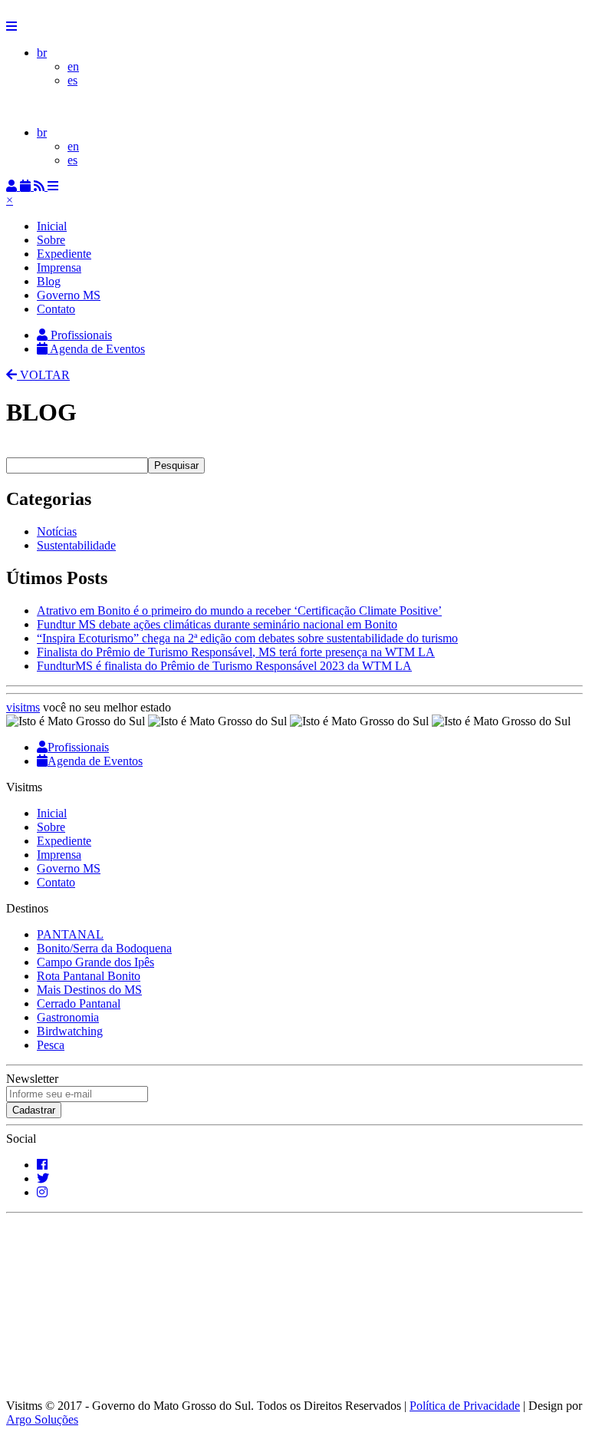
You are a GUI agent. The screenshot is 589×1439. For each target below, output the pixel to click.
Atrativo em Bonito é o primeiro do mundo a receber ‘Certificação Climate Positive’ (239, 610)
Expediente (64, 253)
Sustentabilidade (76, 545)
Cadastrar (33, 1110)
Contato (56, 308)
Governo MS (68, 295)
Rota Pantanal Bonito (88, 975)
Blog (49, 281)
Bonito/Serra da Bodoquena (104, 948)
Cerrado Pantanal (78, 1003)
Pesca (50, 1044)
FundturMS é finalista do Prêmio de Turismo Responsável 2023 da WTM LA (224, 665)
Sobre (51, 239)
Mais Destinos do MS (89, 989)
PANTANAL (70, 934)
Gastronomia (68, 1017)
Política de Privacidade (465, 1405)
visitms (23, 707)
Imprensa (59, 267)
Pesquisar (176, 465)
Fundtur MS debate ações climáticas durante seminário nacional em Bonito (217, 624)
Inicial (52, 226)
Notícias (57, 531)
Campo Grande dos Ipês (95, 962)
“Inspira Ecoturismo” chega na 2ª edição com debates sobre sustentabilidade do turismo (247, 638)
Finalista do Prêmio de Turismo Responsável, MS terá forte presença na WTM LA (236, 651)
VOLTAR (43, 374)
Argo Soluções (42, 1419)
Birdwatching (70, 1031)
